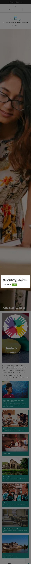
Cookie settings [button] (7, 284)
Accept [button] (14, 284)
